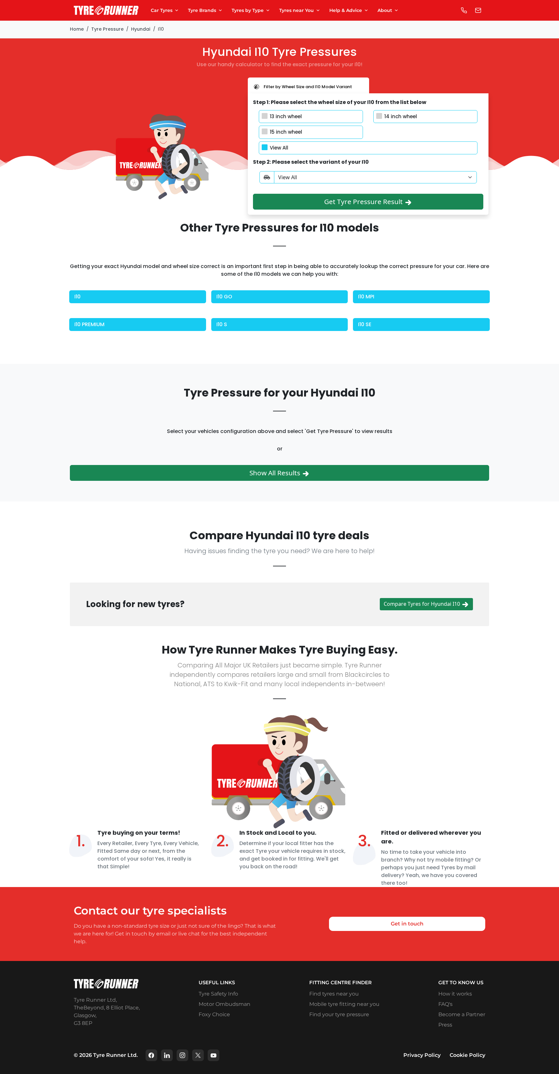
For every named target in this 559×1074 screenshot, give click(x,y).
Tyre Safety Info (218, 994)
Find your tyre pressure (339, 1014)
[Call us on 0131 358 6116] (464, 10)
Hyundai (140, 29)
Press (445, 1025)
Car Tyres (161, 10)
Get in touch (407, 924)
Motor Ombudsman (224, 1004)
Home (77, 29)
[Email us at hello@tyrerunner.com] (478, 10)
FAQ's (445, 1004)
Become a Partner (461, 1014)
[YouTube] (213, 1055)
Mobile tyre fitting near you (344, 1004)
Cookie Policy (467, 1055)
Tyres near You (296, 10)
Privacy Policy (422, 1055)
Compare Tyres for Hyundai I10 (422, 603)
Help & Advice (345, 10)
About (385, 10)
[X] (198, 1055)
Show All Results (275, 472)
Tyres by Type (248, 10)
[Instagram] (182, 1055)
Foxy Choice (214, 1014)
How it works (455, 994)
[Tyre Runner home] (106, 10)
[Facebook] (151, 1055)
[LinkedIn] (167, 1055)
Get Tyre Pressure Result (364, 201)
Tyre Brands (202, 10)
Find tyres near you (334, 994)
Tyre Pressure (107, 29)
